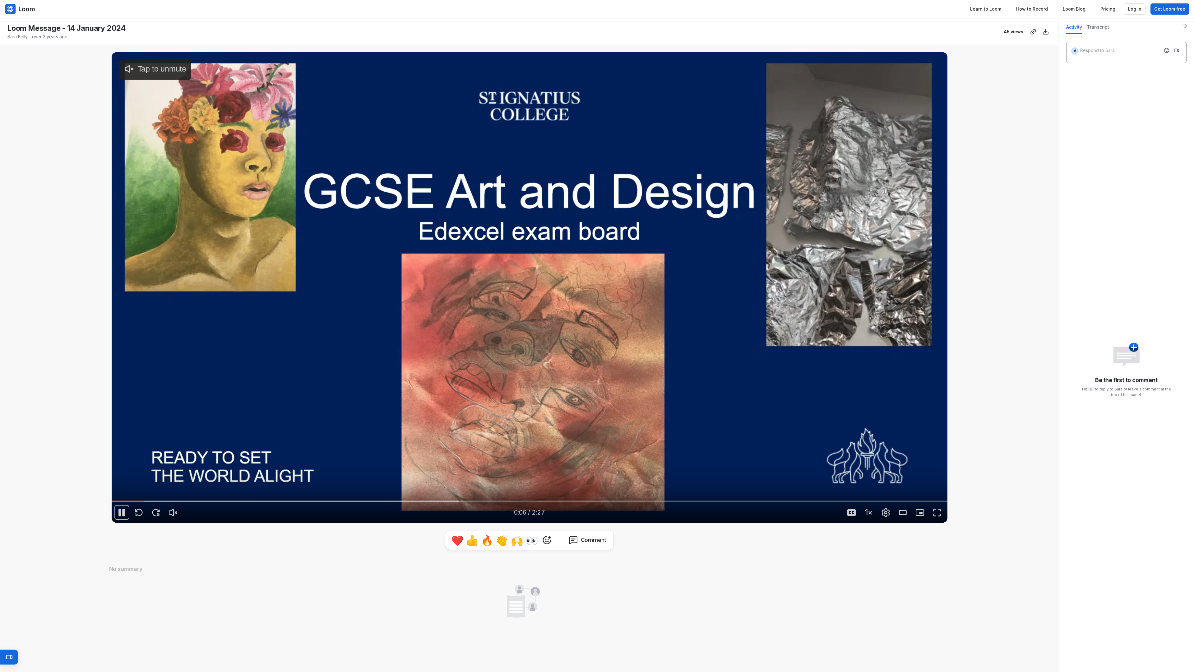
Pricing (1107, 9)
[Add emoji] (1167, 50)
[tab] (1074, 29)
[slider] (529, 501)
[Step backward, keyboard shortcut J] (139, 512)
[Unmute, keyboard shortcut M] (173, 512)
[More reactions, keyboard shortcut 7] (576, 554)
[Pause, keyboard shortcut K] (122, 512)
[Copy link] (1033, 32)
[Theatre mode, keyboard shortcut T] (903, 512)
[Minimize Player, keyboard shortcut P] (920, 512)
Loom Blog (1074, 9)
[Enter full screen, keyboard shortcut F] (937, 512)
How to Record (1032, 9)
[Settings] (886, 512)
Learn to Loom (985, 9)
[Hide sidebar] (1185, 26)
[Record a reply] (1177, 50)
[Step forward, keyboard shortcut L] (156, 512)
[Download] (1046, 32)
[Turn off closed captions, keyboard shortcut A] (851, 512)
